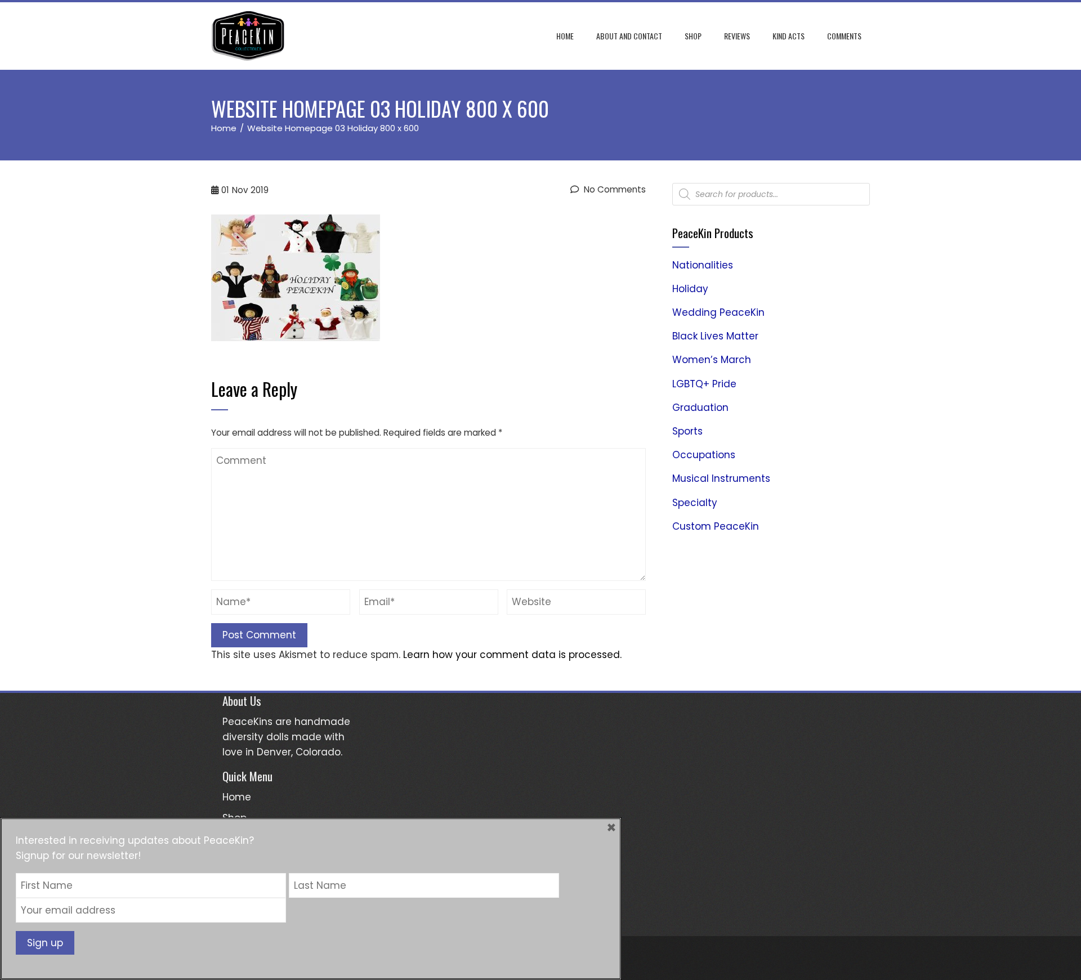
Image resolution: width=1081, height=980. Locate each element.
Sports (687, 431)
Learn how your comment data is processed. (512, 654)
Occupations (703, 455)
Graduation (700, 407)
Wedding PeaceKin (718, 312)
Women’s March (711, 359)
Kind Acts (788, 36)
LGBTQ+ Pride (704, 384)
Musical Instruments (721, 478)
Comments (844, 36)
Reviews (737, 36)
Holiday (690, 289)
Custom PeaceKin (715, 526)
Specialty (694, 502)
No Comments (614, 189)
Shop (693, 36)
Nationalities (702, 265)
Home (565, 36)
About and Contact (629, 36)
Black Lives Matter (715, 336)
